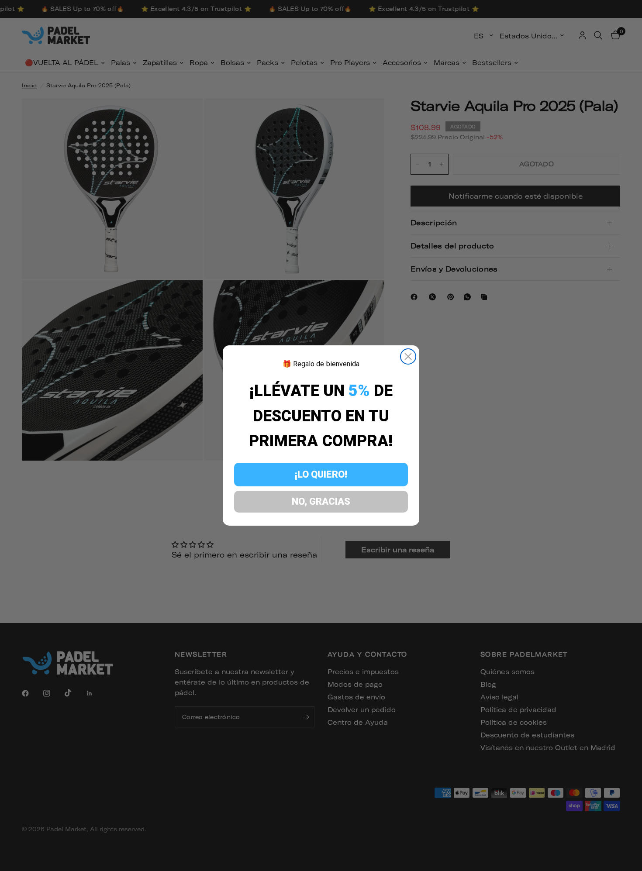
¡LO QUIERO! (321, 474)
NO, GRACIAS (321, 501)
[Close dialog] (408, 356)
